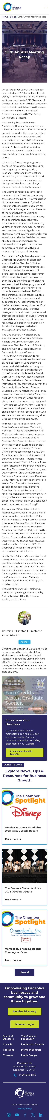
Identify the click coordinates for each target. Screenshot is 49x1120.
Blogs (13, 17)
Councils (8, 1044)
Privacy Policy (25, 1108)
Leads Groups (29, 1055)
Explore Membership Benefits (21, 752)
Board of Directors (8, 1037)
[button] (44, 7)
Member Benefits (31, 1050)
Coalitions (8, 1050)
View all (24, 972)
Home (5, 17)
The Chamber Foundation (29, 1037)
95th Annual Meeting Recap (32, 17)
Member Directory (24, 1011)
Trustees (8, 1055)
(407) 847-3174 (27, 1075)
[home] (12, 7)
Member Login (24, 1024)
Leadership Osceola (32, 1044)
